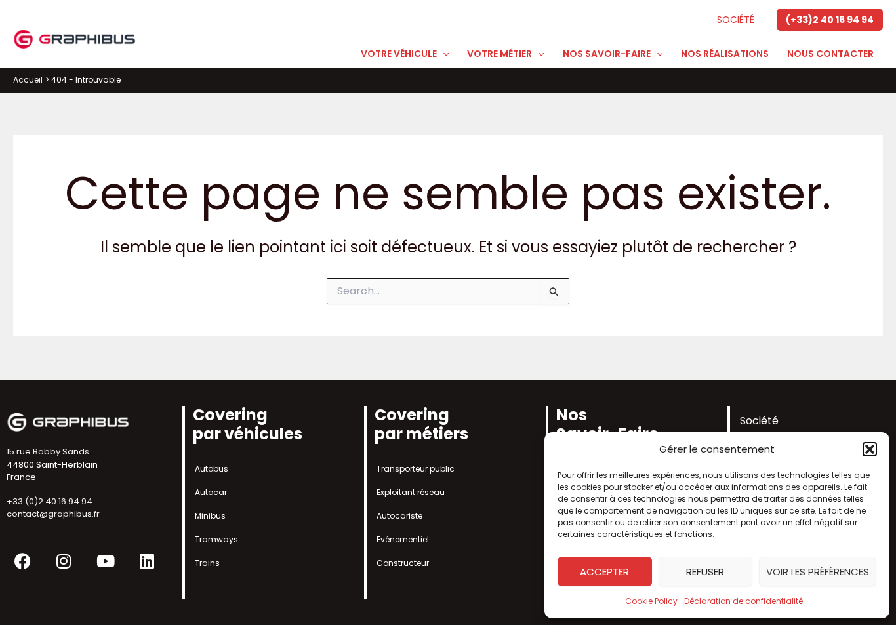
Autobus (211, 468)
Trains (207, 563)
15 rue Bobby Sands (48, 451)
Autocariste (399, 515)
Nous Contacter (830, 53)
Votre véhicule (399, 53)
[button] (869, 449)
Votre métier (499, 53)
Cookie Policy (651, 601)
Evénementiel (403, 539)
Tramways (216, 539)
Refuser (705, 571)
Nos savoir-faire (607, 53)
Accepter (604, 571)
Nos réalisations (725, 53)
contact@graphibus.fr (53, 514)
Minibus (210, 515)
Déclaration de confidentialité (743, 601)
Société (735, 19)
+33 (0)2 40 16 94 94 (49, 501)
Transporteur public (416, 468)
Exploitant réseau (411, 492)
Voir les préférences (817, 571)
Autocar (211, 492)
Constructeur (403, 563)
